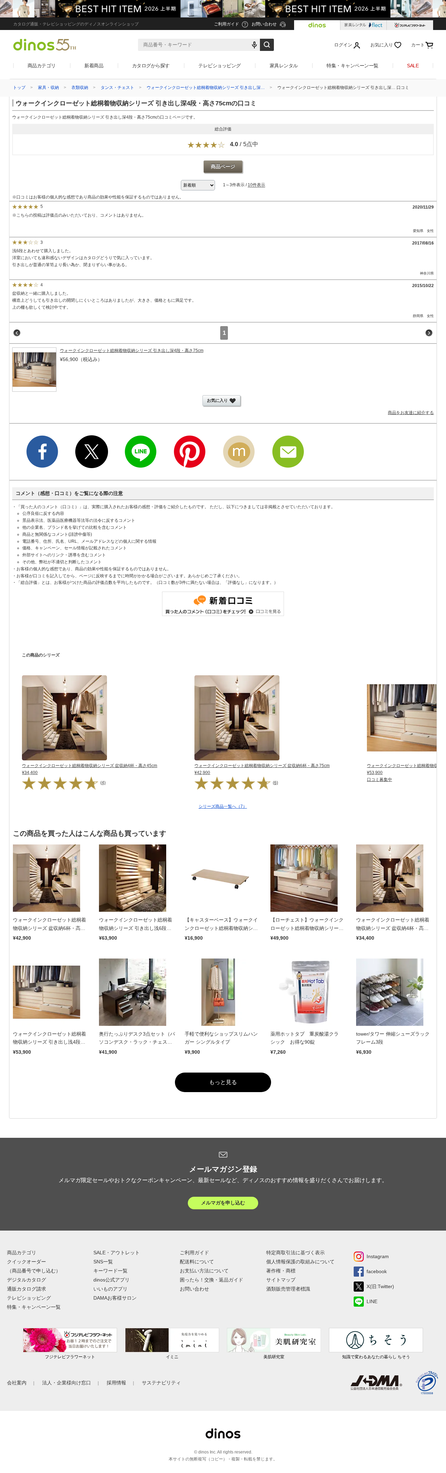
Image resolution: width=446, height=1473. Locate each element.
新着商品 (93, 65)
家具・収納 (48, 87)
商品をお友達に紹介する (411, 412)
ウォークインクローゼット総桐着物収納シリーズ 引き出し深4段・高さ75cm (131, 350)
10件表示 (256, 185)
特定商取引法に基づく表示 (295, 1252)
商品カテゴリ (42, 65)
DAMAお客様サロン (115, 1298)
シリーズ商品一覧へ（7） (223, 806)
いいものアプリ (110, 1289)
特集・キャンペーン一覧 (352, 65)
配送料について (197, 1261)
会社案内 (16, 1382)
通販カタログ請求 (26, 1289)
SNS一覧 (103, 1261)
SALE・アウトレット (116, 1252)
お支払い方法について (204, 1270)
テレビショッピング (219, 65)
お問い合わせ (194, 1289)
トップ (19, 87)
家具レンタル (284, 65)
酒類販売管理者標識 (288, 1289)
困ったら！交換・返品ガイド (211, 1280)
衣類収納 (79, 87)
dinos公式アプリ (111, 1280)
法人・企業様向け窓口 (66, 1382)
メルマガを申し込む (223, 1202)
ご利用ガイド (194, 1252)
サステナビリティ (161, 1382)
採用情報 (116, 1382)
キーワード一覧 (110, 1270)
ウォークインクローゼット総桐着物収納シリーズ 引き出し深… (206, 87)
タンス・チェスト (117, 87)
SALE (412, 65)
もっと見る (223, 1082)
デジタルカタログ (26, 1280)
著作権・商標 (280, 1270)
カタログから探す (151, 65)
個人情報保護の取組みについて (300, 1261)
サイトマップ (280, 1280)
